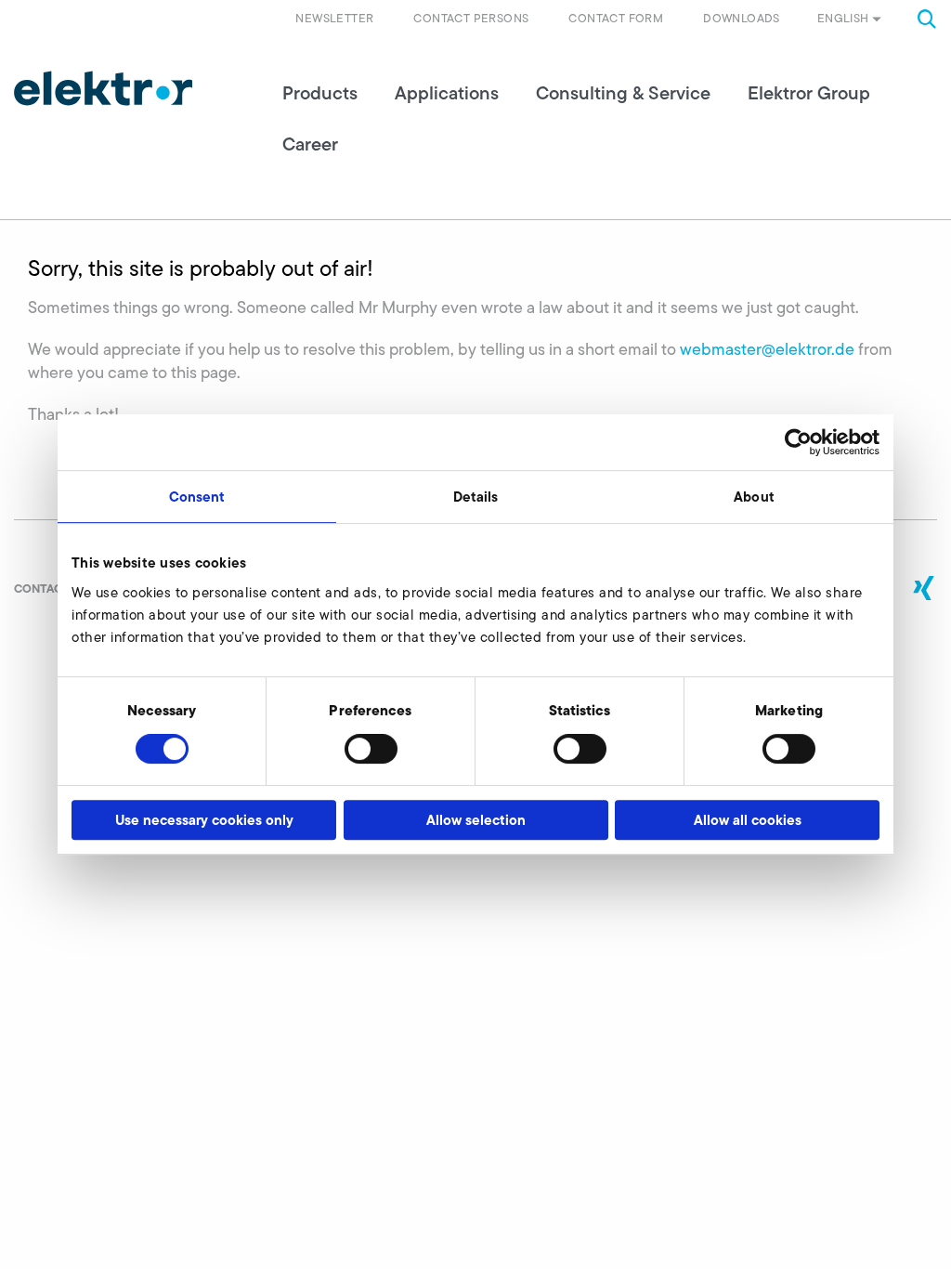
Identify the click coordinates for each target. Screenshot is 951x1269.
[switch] (371, 749)
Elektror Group (809, 93)
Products (320, 93)
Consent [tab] (197, 496)
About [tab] (754, 496)
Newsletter (334, 18)
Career (310, 144)
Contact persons (470, 18)
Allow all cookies (747, 820)
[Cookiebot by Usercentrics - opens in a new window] (798, 442)
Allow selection (476, 820)
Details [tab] (476, 496)
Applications (447, 93)
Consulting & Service (623, 93)
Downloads (741, 18)
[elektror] (103, 88)
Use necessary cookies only (204, 820)
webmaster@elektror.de (767, 349)
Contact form (615, 18)
